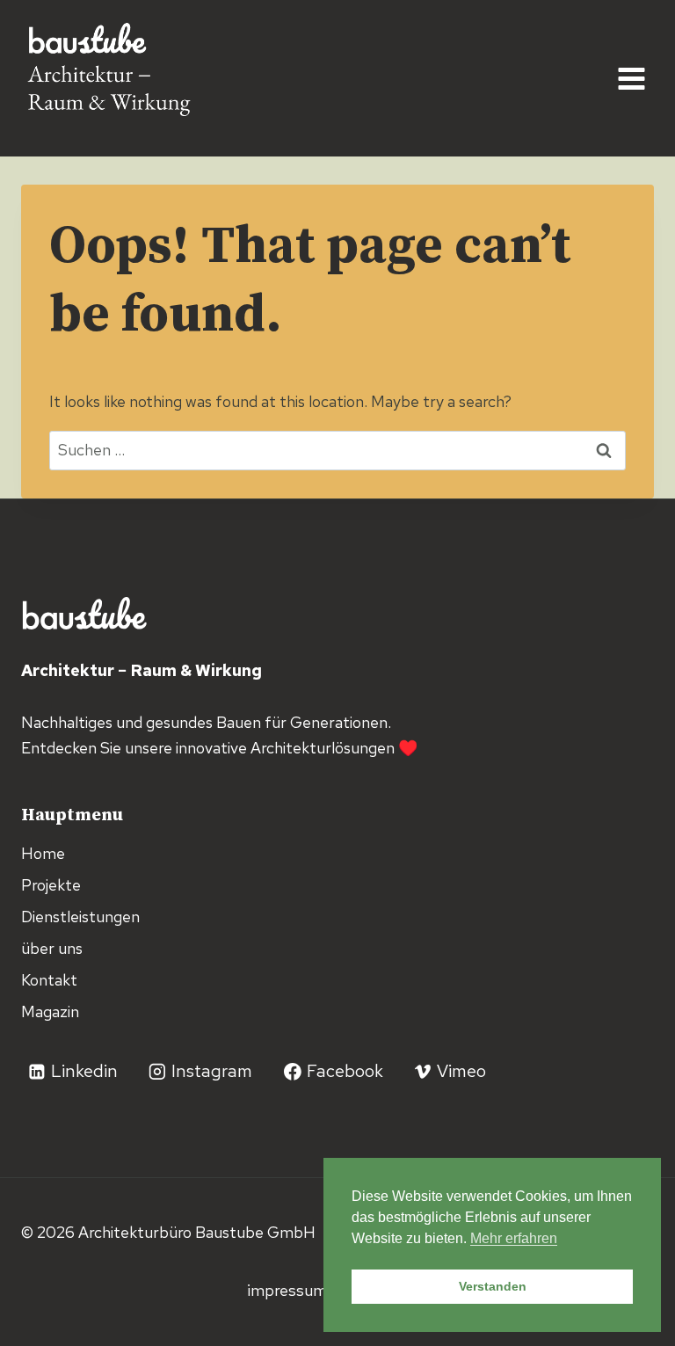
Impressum (288, 1290)
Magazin (50, 1011)
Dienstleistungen (80, 916)
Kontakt (49, 980)
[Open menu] (631, 78)
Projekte (51, 885)
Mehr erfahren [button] (513, 1238)
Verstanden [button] (492, 1286)
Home (43, 853)
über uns (52, 948)
